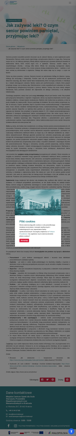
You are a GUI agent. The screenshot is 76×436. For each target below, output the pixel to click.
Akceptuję (24, 240)
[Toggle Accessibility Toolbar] (71, 431)
